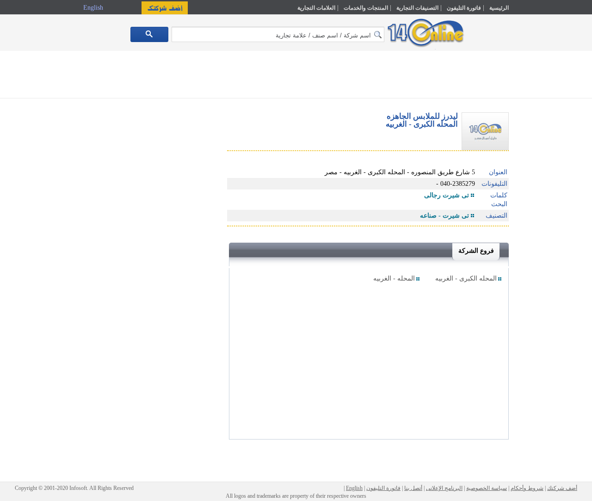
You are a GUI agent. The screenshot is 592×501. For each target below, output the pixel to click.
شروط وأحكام (527, 488)
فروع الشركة (476, 250)
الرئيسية (499, 8)
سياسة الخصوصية (486, 488)
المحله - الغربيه (394, 278)
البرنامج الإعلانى (444, 488)
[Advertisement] (549, 197)
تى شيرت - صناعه (444, 215)
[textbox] (278, 34)
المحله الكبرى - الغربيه (466, 278)
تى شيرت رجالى (446, 195)
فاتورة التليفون (464, 8)
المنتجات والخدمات (366, 8)
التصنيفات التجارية (417, 8)
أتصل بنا (413, 488)
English (94, 7)
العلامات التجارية (316, 8)
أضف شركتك (562, 488)
